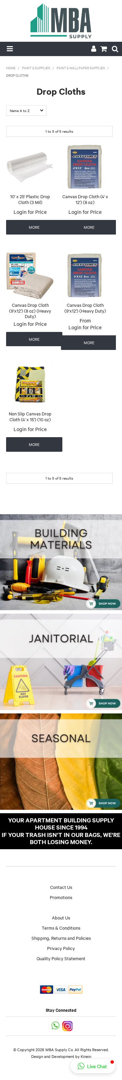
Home (11, 67)
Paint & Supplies (36, 67)
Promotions (61, 897)
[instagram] (68, 1025)
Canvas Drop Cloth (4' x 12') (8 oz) (85, 199)
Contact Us (61, 887)
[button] (92, 1066)
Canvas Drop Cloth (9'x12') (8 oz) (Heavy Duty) (30, 310)
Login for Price (30, 211)
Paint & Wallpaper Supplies (81, 67)
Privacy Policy (61, 948)
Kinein (86, 1056)
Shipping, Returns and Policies (61, 938)
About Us (61, 917)
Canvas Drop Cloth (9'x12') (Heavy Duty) (85, 308)
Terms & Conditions (61, 928)
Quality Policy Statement (61, 958)
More (34, 227)
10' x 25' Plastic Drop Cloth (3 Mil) (30, 199)
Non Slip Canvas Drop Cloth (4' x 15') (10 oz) (30, 416)
